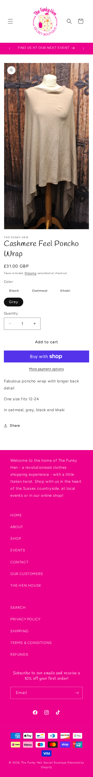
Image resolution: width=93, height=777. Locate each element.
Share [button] (15, 425)
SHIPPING (19, 631)
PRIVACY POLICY (25, 619)
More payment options (46, 369)
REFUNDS (19, 654)
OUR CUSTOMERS (26, 574)
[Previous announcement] (9, 48)
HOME (16, 515)
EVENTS (17, 550)
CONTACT (19, 562)
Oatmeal (42, 291)
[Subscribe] (76, 693)
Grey (13, 302)
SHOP (15, 538)
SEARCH (18, 607)
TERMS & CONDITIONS (31, 643)
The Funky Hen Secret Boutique (44, 762)
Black (16, 291)
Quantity (11, 313)
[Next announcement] (83, 48)
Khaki (67, 291)
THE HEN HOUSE (25, 585)
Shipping (30, 273)
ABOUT (16, 527)
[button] (10, 21)
